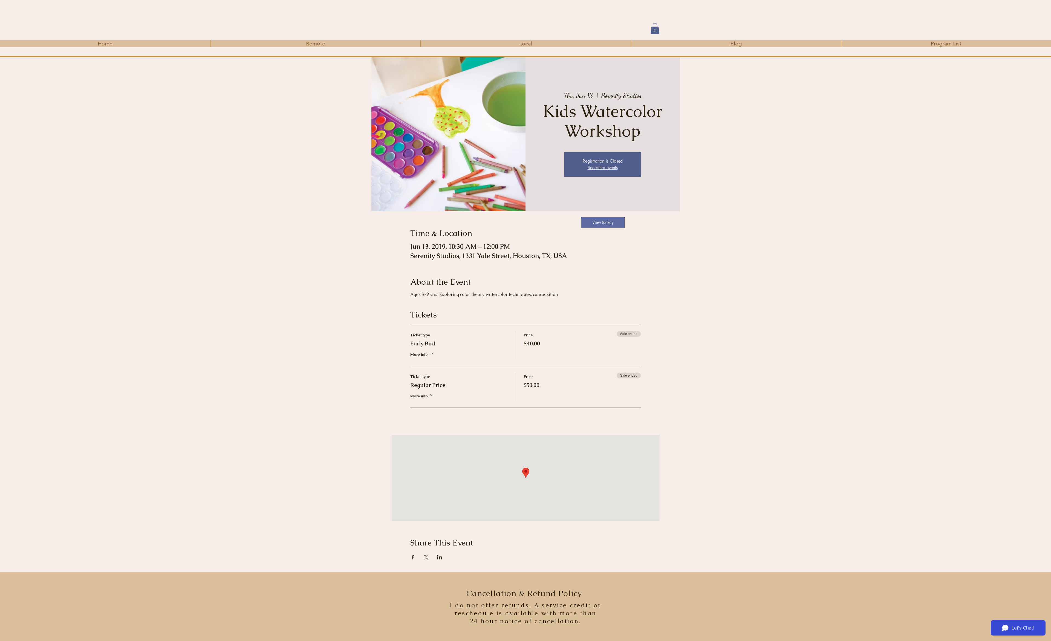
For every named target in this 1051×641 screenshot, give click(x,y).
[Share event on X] (426, 557)
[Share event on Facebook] (412, 557)
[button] (655, 28)
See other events (603, 168)
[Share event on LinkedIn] (439, 557)
